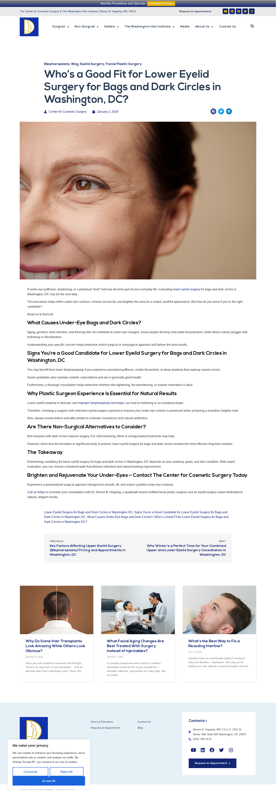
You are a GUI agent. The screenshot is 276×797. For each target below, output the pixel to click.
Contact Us (227, 26)
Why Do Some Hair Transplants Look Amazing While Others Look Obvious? (55, 646)
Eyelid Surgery (92, 64)
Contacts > (198, 721)
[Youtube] (225, 11)
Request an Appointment (195, 11)
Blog (75, 64)
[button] (252, 26)
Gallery (109, 26)
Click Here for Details (161, 3)
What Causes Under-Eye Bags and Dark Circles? (120, 517)
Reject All (66, 772)
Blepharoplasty (57, 64)
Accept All (48, 781)
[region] (49, 764)
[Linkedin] (232, 11)
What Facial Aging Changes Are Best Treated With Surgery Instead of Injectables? (135, 646)
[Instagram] (252, 11)
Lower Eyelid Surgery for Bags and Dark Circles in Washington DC (88, 512)
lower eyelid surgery (186, 289)
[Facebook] (238, 11)
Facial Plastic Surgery (124, 64)
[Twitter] (245, 11)
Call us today (36, 492)
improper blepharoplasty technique (101, 403)
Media (185, 26)
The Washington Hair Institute (147, 26)
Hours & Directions (102, 721)
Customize (30, 772)
